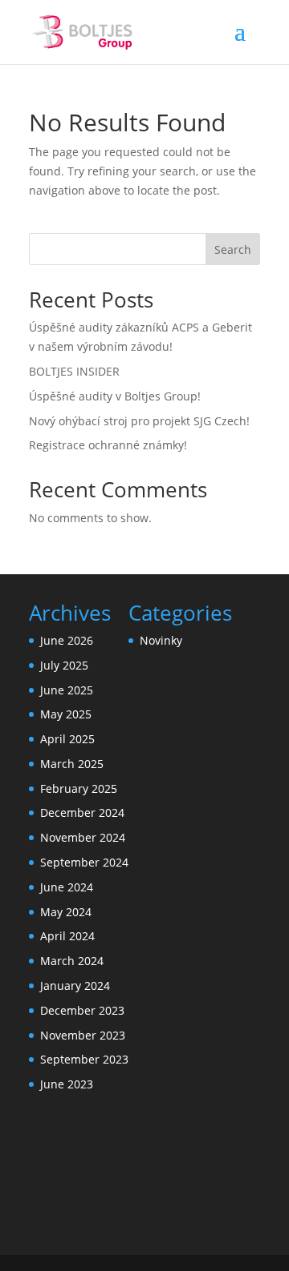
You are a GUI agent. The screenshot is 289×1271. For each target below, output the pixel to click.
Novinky (161, 640)
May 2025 (66, 714)
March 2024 (72, 960)
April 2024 (67, 935)
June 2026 (66, 640)
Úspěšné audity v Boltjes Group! (115, 396)
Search (232, 249)
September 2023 (84, 1059)
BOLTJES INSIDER (74, 371)
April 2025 (67, 738)
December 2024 (82, 812)
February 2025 (78, 788)
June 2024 (66, 887)
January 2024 (75, 985)
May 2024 (66, 911)
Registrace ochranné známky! (108, 444)
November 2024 (82, 837)
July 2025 (64, 665)
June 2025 (66, 690)
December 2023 (82, 1010)
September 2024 (84, 862)
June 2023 (66, 1084)
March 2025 (72, 763)
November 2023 (82, 1035)
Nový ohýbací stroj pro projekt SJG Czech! (141, 420)
